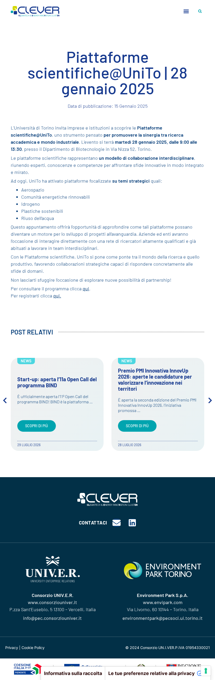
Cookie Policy (33, 647)
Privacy (11, 647)
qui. (57, 295)
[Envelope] (116, 523)
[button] (186, 11)
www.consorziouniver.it (52, 602)
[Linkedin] (132, 523)
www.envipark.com (162, 602)
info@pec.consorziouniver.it (52, 618)
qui (86, 288)
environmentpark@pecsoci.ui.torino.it (162, 618)
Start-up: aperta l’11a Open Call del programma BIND (57, 382)
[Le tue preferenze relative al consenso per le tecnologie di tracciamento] (206, 671)
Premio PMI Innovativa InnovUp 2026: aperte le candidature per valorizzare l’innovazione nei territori (155, 379)
